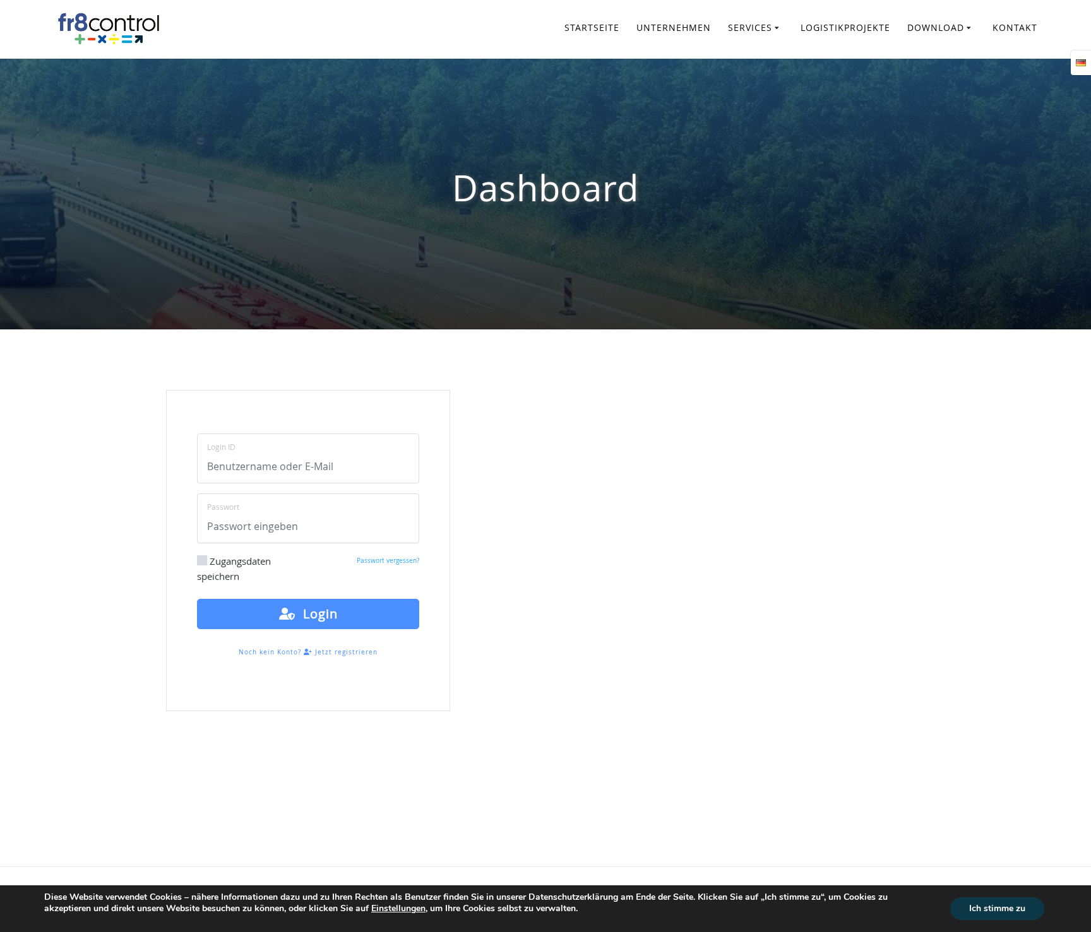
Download (935, 27)
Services (750, 27)
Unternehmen (673, 27)
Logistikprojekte (845, 27)
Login (316, 613)
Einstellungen (398, 908)
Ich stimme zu (997, 908)
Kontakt (1015, 27)
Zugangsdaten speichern (234, 568)
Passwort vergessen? (388, 561)
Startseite (591, 27)
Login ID (221, 447)
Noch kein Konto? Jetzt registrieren (308, 652)
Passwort (223, 507)
